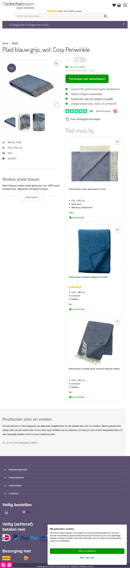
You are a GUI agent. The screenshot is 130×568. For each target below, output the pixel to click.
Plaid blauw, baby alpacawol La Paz (87, 189)
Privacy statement (63, 567)
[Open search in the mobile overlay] (61, 16)
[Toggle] (5, 470)
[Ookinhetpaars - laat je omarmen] (18, 3)
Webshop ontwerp (86, 567)
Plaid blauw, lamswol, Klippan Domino (88, 277)
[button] (125, 5)
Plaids (15, 43)
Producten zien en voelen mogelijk (92, 99)
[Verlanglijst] (114, 5)
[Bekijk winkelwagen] (119, 5)
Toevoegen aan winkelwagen (87, 79)
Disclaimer (74, 567)
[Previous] (12, 84)
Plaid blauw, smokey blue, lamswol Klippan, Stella (94, 369)
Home (5, 43)
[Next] (51, 84)
